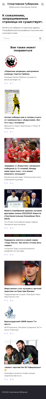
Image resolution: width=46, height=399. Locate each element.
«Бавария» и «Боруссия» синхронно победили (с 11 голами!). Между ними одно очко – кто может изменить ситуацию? (22, 170)
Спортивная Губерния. (23, 3)
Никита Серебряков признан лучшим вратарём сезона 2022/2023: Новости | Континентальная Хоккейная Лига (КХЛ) (23, 215)
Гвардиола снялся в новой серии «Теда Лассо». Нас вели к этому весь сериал (22, 242)
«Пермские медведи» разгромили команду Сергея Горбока (21, 72)
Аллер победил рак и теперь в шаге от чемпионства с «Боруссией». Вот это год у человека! (22, 120)
